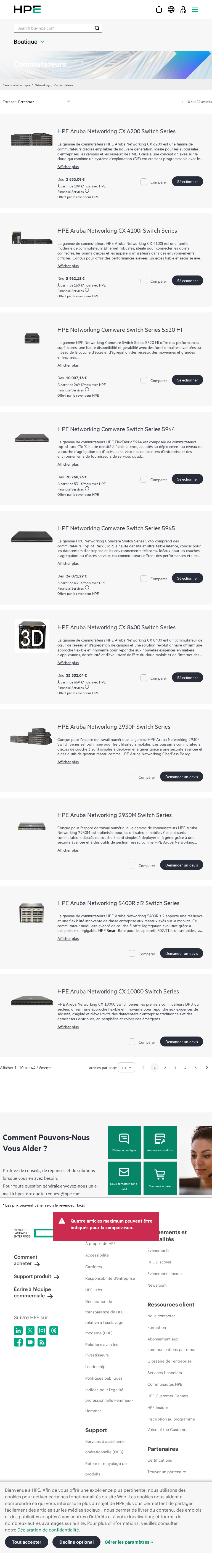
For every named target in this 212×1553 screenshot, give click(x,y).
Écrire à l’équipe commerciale (32, 1292)
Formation (156, 1327)
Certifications (159, 1460)
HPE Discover (159, 1262)
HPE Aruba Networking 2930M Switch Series (114, 814)
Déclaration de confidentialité (48, 1530)
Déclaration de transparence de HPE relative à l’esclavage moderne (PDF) (104, 1317)
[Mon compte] (183, 9)
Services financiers (164, 1372)
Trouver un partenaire (166, 1471)
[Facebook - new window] (18, 1342)
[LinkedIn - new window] (18, 1330)
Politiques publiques (104, 1378)
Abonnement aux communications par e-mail (172, 1344)
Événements (158, 1250)
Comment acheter (160, 1186)
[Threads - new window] (53, 1330)
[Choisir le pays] (171, 9)
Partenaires (162, 1448)
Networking (42, 85)
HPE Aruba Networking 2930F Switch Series (113, 726)
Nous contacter (161, 1315)
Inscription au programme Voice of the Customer (171, 1424)
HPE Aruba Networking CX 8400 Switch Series (116, 627)
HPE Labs (93, 1289)
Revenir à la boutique (16, 85)
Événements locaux (164, 1273)
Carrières (93, 1266)
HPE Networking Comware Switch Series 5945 (116, 528)
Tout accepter (26, 1542)
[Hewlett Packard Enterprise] (27, 9)
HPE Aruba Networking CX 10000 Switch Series (118, 991)
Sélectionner (187, 181)
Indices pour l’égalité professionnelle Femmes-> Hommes (109, 1400)
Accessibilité (97, 1255)
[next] (207, 1067)
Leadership (95, 1366)
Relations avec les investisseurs (101, 1350)
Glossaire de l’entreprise (169, 1361)
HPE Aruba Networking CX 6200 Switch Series (116, 131)
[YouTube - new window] (30, 1342)
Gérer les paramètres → (129, 1542)
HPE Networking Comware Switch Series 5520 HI (119, 329)
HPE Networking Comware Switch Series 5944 (116, 429)
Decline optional (76, 1542)
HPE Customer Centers (168, 1395)
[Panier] (159, 9)
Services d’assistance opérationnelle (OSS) (104, 1446)
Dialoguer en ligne (124, 1150)
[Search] (97, 28)
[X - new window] (30, 1330)
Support (96, 1430)
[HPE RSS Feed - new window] (42, 1342)
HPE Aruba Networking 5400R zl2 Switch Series (118, 903)
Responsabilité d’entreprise (110, 1278)
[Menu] (195, 9)
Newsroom (157, 1285)
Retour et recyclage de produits (106, 1469)
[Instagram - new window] (42, 1330)
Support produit (32, 1276)
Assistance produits (160, 1150)
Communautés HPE (164, 1384)
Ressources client (171, 1304)
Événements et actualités (167, 1235)
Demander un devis (181, 776)
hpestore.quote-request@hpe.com (48, 1193)
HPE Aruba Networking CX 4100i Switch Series (117, 230)
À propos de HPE (100, 1243)
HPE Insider (157, 1407)
